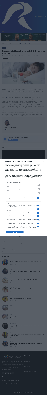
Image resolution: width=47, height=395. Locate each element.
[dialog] (23, 197)
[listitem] (23, 182)
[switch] (38, 185)
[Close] (44, 161)
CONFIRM (14, 232)
